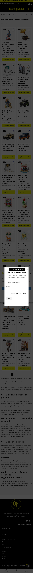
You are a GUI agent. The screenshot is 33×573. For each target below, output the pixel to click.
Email (8, 286)
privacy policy (22, 293)
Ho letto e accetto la (17, 293)
